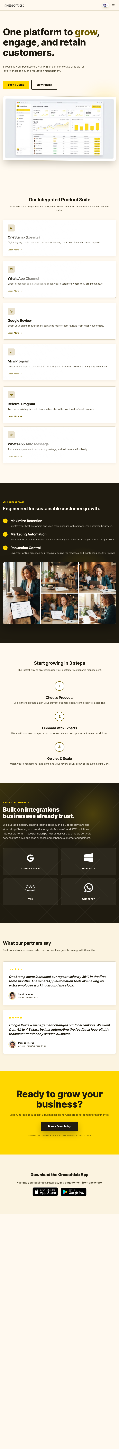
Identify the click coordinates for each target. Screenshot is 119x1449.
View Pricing (44, 84)
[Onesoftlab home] (14, 5)
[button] (113, 5)
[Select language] (105, 5)
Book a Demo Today (59, 1126)
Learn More (15, 251)
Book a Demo (16, 84)
